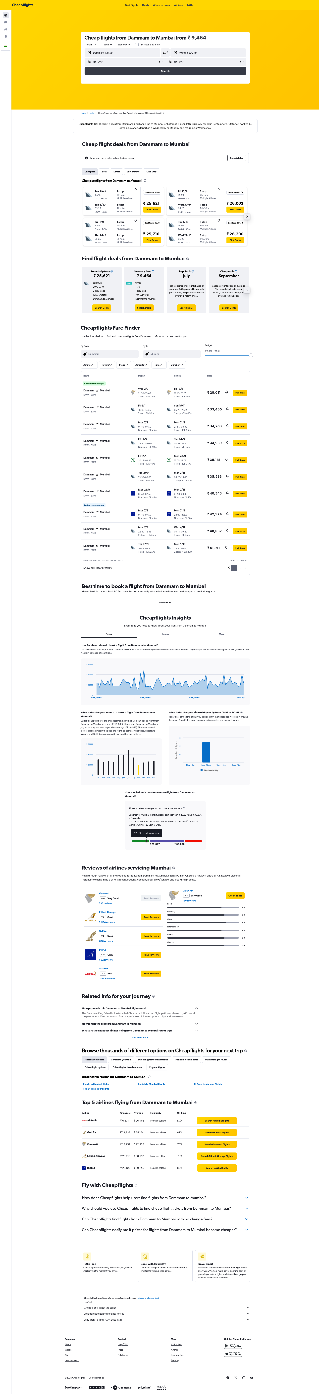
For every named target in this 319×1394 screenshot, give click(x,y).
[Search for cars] (5, 29)
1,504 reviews (107, 922)
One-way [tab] (152, 171)
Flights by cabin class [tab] (186, 1059)
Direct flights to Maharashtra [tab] (153, 1059)
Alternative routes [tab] (94, 1059)
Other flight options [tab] (95, 1067)
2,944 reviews (107, 978)
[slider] (251, 355)
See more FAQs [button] (140, 1037)
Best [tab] (104, 171)
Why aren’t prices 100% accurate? (103, 1319)
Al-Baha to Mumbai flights (208, 1084)
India (92, 113)
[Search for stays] (5, 22)
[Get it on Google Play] (233, 1346)
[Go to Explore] (5, 36)
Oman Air (104, 893)
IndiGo (102, 949)
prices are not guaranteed (148, 1298)
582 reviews (106, 959)
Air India (103, 968)
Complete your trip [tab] (121, 1059)
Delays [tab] (165, 634)
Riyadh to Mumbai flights (96, 1084)
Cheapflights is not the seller (100, 1307)
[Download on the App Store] (233, 1354)
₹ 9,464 (196, 37)
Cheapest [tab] (90, 171)
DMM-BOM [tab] (165, 602)
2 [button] (240, 567)
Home (83, 113)
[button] (5, 5)
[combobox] (91, 44)
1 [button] (233, 567)
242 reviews (106, 941)
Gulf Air (103, 931)
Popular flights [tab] (157, 1067)
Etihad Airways (107, 912)
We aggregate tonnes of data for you (104, 1313)
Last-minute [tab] (133, 171)
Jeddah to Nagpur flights (96, 1088)
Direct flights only (150, 44)
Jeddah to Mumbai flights (151, 1084)
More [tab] (221, 634)
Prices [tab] (109, 634)
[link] (101, 307)
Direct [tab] (116, 171)
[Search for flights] (5, 15)
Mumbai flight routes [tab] (216, 1059)
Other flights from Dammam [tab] (127, 1067)
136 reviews (105, 903)
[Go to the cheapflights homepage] (24, 5)
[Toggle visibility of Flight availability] (209, 770)
